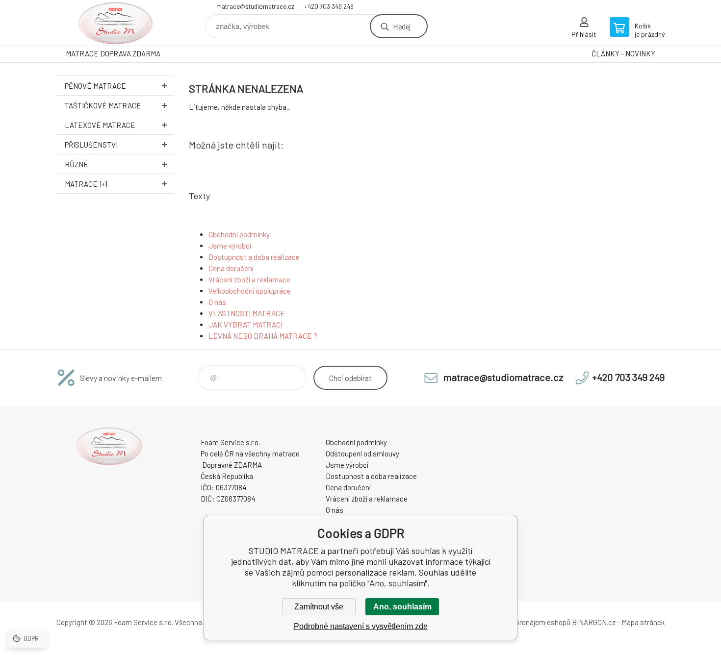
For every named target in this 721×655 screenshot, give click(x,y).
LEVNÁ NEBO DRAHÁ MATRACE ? (262, 335)
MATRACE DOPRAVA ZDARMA (113, 53)
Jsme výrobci (230, 245)
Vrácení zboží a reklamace (249, 279)
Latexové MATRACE (100, 125)
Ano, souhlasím (402, 607)
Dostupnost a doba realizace (254, 256)
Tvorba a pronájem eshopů (528, 622)
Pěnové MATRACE (95, 85)
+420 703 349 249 (329, 6)
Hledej (402, 26)
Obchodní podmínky (239, 234)
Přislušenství (91, 144)
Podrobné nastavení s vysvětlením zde (361, 626)
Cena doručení (231, 268)
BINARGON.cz (594, 622)
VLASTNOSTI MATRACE (246, 313)
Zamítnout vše (318, 607)
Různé (76, 164)
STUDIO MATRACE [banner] (115, 23)
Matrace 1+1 (86, 183)
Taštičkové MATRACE (103, 105)
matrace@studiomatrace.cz (255, 6)
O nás (217, 302)
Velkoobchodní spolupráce (249, 290)
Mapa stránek (643, 622)
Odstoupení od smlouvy (362, 453)
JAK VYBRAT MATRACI (245, 324)
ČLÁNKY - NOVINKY (623, 53)
